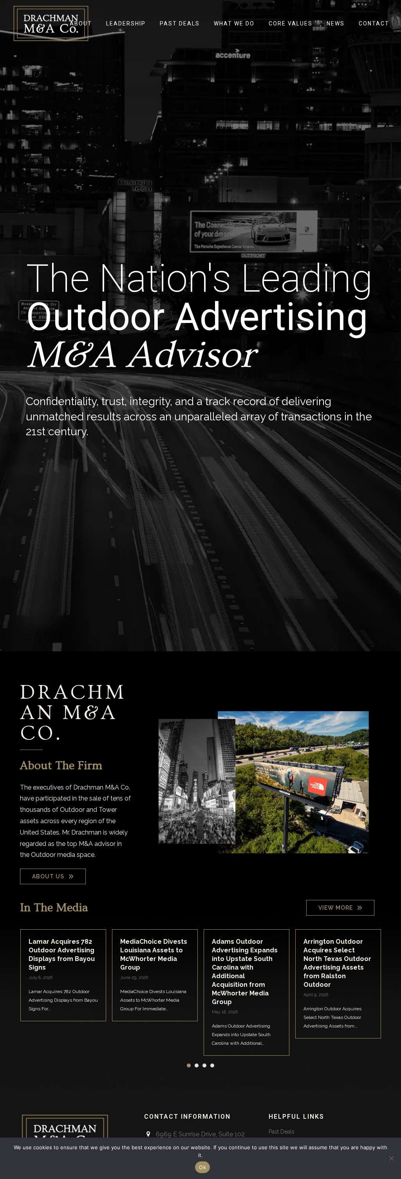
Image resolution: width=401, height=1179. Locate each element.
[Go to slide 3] (204, 1065)
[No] (391, 1158)
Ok (202, 1167)
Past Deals (281, 1132)
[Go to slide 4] (212, 1065)
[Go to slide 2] (197, 1065)
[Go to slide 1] (189, 1065)
